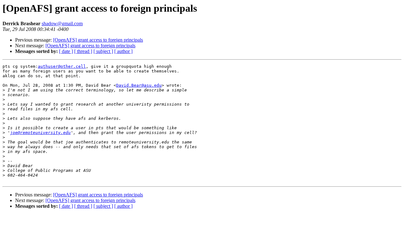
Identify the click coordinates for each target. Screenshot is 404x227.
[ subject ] (103, 51)
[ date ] (66, 51)
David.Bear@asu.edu (139, 85)
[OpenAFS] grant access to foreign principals (98, 40)
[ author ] (123, 51)
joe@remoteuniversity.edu (40, 132)
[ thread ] (83, 51)
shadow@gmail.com (62, 23)
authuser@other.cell (62, 66)
